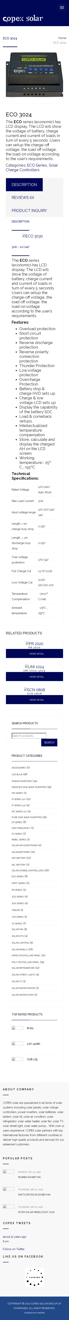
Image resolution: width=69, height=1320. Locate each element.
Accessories (19, 768)
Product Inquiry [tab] (29, 210)
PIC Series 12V (19, 811)
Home (62, 38)
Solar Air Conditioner (25, 845)
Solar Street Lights (23, 975)
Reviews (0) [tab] (23, 197)
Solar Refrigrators (23, 968)
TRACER (16, 910)
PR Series (17, 890)
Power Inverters (22, 781)
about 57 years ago (14, 1236)
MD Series (17, 793)
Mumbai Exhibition (29, 1177)
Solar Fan (17, 929)
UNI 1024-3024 (34, 670)
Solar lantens (20, 943)
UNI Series (18, 917)
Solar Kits (18, 936)
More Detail (36, 653)
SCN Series (18, 903)
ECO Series (37, 165)
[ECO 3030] (34, 75)
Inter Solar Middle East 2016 (36, 1212)
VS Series (17, 923)
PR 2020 (35, 647)
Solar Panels (19, 949)
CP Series (17, 822)
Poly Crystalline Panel (25, 962)
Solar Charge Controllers (32, 167)
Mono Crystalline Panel (26, 955)
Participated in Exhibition (34, 1194)
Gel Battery (18, 865)
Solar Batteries (21, 852)
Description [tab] (24, 184)
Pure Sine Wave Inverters (27, 817)
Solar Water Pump (22, 995)
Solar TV (17, 981)
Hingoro (41, 1313)
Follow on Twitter (14, 1249)
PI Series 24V (19, 805)
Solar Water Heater (23, 988)
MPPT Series (18, 883)
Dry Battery (19, 858)
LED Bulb (17, 774)
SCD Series (18, 897)
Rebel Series (19, 839)
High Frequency (21, 828)
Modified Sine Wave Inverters (29, 787)
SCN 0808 (34, 693)
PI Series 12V (18, 799)
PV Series (17, 834)
